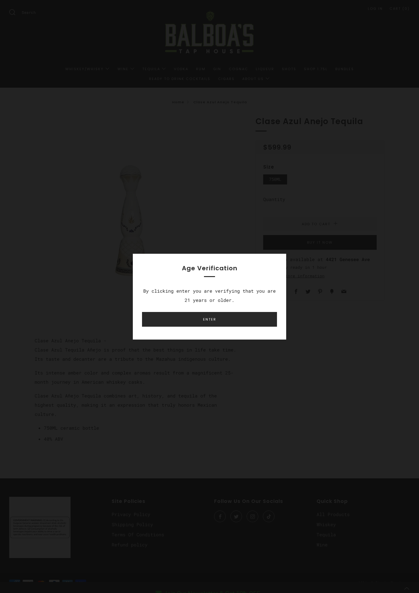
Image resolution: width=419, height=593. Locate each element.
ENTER (209, 319)
